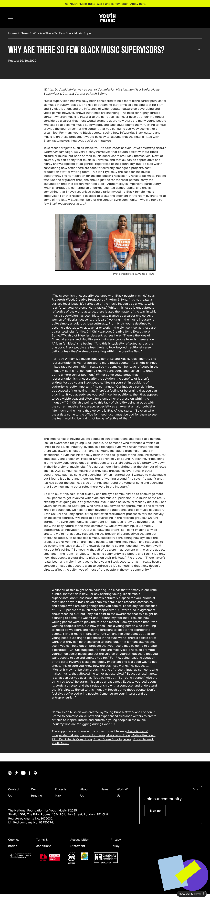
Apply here (137, 3)
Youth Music (60, 743)
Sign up (155, 810)
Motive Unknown (143, 735)
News (25, 33)
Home (12, 33)
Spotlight (78, 505)
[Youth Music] (107, 17)
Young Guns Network (138, 739)
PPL (54, 739)
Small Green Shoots (107, 739)
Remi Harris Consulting (75, 739)
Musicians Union (118, 735)
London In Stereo (92, 735)
